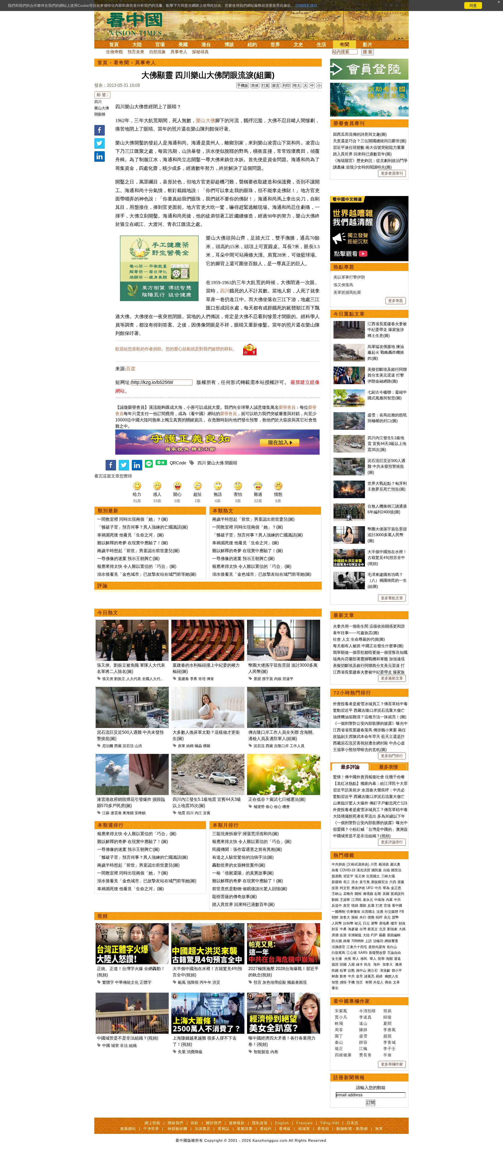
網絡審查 (391, 941)
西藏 (118, 746)
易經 (380, 976)
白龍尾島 (338, 953)
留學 (381, 959)
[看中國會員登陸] (369, 69)
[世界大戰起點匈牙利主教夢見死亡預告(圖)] (349, 483)
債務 (371, 917)
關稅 (358, 894)
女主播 (337, 959)
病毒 (335, 870)
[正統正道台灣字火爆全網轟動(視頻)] (132, 926)
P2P (374, 935)
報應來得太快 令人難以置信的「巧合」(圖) (136, 566)
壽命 (388, 982)
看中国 (137, 23)
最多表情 (388, 767)
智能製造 (261, 1051)
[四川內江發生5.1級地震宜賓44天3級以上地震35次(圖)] (207, 757)
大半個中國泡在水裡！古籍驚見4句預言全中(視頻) (387, 558)
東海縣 (128, 813)
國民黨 (376, 870)
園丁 (339, 1036)
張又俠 (107, 679)
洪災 (216, 982)
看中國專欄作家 (351, 1001)
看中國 (397, 905)
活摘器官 (338, 947)
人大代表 (133, 679)
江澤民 (356, 900)
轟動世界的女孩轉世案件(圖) (238, 865)
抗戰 (351, 970)
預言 (257, 982)
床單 (181, 746)
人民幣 (337, 923)
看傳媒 (285, 1129)
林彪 (335, 976)
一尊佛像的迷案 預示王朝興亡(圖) (128, 558)
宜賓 (206, 813)
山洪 (138, 746)
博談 (229, 44)
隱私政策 (260, 1123)
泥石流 (128, 746)
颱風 (182, 982)
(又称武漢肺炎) (358, 864)
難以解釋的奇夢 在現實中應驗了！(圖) (132, 543)
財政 (402, 923)
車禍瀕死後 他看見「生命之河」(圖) (130, 535)
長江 (346, 882)
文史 (298, 44)
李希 (193, 679)
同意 (473, 5)
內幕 (389, 900)
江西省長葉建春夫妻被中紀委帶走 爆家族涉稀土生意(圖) (387, 330)
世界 (275, 44)
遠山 (363, 1023)
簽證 (335, 964)
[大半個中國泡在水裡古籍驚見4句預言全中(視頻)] (207, 926)
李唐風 (389, 1029)
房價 (335, 935)
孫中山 (361, 970)
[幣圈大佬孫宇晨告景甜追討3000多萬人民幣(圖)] (283, 623)
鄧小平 (397, 970)
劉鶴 (335, 900)
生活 (321, 44)
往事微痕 (353, 911)
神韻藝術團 (177, 1129)
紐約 (252, 44)
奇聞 (344, 44)
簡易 (387, 1011)
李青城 (389, 1042)
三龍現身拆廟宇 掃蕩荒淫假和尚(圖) (245, 833)
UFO (369, 888)
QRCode (178, 463)
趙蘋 (387, 1036)
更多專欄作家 (392, 1064)
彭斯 (377, 894)
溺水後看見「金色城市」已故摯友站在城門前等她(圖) (146, 574)
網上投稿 (152, 1123)
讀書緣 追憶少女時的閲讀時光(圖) (362, 167)
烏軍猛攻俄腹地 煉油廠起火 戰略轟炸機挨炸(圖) (386, 352)
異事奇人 (179, 52)
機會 (286, 806)
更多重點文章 (392, 598)
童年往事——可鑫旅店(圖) (356, 632)
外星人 (378, 982)
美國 (183, 44)
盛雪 (363, 1036)
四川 (98, 102)
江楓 (363, 1048)
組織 (133, 1045)
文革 (396, 982)
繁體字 (108, 982)
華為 (386, 888)
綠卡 (359, 964)
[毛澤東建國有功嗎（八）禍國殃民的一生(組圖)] (349, 574)
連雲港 (116, 813)
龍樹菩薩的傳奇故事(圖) (234, 896)
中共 (378, 888)
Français (304, 1123)
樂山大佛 (101, 108)
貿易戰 (337, 876)
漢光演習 (363, 870)
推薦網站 (128, 1129)
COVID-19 (347, 870)
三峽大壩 (388, 876)
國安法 (396, 870)
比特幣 (348, 923)
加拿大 (345, 917)
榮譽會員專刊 (349, 123)
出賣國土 (373, 876)
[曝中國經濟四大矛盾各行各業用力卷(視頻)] (283, 995)
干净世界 (151, 1129)
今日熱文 (107, 612)
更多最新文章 (392, 678)
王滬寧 (345, 900)
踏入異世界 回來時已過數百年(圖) (243, 904)
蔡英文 (373, 929)
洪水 (354, 882)
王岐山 (337, 894)
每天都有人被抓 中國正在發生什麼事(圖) (368, 646)
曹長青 (365, 1055)
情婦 (354, 905)
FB (402, 911)
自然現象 (157, 52)
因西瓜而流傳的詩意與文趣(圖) (360, 134)
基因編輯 (394, 935)
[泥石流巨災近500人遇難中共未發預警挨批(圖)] (132, 690)
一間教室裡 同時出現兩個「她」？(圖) (132, 519)
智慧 (335, 982)
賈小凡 (341, 1017)
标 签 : (102, 95)
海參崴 (353, 929)
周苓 (339, 1029)
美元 (387, 917)
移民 (363, 959)
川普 (373, 864)
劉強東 (392, 929)
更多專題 (395, 300)
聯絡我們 (175, 1123)
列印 (286, 85)
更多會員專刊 (392, 173)
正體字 (145, 982)
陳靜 (363, 1029)
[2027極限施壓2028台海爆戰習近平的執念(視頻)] (283, 926)
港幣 (374, 923)
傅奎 (210, 679)
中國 (106, 1045)
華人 (355, 959)
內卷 (274, 1051)
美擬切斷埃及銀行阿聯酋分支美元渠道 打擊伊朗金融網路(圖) (387, 375)
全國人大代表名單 (156, 679)
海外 (377, 964)
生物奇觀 (114, 52)
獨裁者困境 (297, 982)
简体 (255, 85)
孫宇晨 (267, 679)
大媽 (402, 929)
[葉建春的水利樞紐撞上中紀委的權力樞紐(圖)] (207, 623)
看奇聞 (121, 62)
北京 (382, 929)
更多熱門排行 (392, 756)
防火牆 (337, 941)
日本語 (352, 1123)
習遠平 (287, 679)
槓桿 (379, 917)
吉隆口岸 (281, 746)
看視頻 (323, 1129)
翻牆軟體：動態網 (352, 1129)
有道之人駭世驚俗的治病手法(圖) (243, 857)
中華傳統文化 (127, 982)
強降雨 (193, 982)
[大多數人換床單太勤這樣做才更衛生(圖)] (207, 690)
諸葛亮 (369, 976)
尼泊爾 (107, 746)
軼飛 (339, 1023)
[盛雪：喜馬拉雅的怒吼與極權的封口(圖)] (349, 415)
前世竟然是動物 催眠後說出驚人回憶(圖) (249, 888)
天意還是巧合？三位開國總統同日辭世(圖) (369, 141)
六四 (392, 882)
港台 (206, 44)
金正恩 (396, 888)
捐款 (195, 1123)
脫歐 (354, 917)
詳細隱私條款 (307, 5)
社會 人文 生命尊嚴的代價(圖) (359, 639)
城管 (115, 1045)
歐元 (358, 923)
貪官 (346, 905)
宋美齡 (385, 970)
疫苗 (335, 888)
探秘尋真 (200, 52)
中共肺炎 (338, 864)
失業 (182, 1051)
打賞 (265, 85)
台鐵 (386, 870)
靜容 (363, 1042)
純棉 (190, 746)
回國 (343, 964)
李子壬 (389, 1048)
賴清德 (384, 864)
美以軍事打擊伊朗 (349, 277)
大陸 (137, 44)
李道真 (365, 1017)
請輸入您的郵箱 (370, 1087)
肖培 (202, 679)
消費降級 (195, 1051)
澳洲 (398, 964)
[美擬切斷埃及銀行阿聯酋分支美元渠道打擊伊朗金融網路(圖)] (349, 369)
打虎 (379, 905)
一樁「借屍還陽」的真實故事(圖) (243, 873)
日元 (366, 923)
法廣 (379, 911)
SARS (363, 953)
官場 (160, 44)
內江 (198, 813)
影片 (367, 44)
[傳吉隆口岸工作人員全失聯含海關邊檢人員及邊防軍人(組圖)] (283, 690)
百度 (130, 368)
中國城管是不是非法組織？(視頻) (127, 1038)
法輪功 (378, 941)
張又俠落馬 (343, 284)
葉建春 (183, 679)
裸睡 (206, 746)
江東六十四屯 (357, 947)
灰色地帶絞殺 (274, 982)
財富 (335, 929)
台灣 (362, 929)
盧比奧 (395, 864)
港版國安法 (379, 882)
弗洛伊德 (358, 888)
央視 (347, 959)
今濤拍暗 (367, 1011)
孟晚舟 (348, 894)
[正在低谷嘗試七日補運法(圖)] (283, 757)
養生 (335, 988)
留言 (276, 85)
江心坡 (352, 953)
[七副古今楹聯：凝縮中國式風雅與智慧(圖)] (349, 392)
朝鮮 (335, 917)
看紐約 (266, 1129)
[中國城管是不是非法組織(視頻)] (132, 995)
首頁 (114, 44)
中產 (343, 929)
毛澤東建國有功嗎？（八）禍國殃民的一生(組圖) (387, 580)
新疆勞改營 (377, 953)
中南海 (379, 900)
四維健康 (343, 1055)
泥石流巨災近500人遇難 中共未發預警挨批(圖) (386, 466)
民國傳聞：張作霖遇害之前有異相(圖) (247, 849)
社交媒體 (391, 911)
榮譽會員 (287, 407)
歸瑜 (387, 1017)
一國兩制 (338, 911)
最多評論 (350, 767)
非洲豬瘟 (355, 935)
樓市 (394, 923)
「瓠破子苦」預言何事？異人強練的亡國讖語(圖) (142, 527)
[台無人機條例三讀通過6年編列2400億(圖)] (349, 506)
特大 (296, 85)
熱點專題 (343, 267)
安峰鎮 (140, 813)
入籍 (351, 964)
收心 (277, 806)
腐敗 (362, 905)
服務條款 (237, 1123)
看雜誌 (223, 1129)
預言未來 (136, 52)
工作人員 (297, 746)
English (282, 1123)
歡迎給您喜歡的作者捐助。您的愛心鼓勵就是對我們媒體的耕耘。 (176, 349)
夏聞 (387, 1023)
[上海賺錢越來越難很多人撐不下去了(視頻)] (207, 995)
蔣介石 (373, 970)
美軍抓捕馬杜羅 (347, 292)
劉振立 (119, 679)
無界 (379, 1129)
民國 (335, 970)
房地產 (384, 923)
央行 (362, 917)
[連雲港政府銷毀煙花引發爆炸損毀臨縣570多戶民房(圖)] (132, 757)
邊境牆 (368, 894)
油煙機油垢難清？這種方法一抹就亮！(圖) (369, 717)
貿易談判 (398, 894)
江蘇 (106, 813)
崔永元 (368, 900)
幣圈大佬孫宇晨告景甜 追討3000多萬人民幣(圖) (387, 535)
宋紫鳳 (341, 1011)
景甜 (257, 679)
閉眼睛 (99, 114)
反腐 (371, 905)
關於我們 (214, 1123)
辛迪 (387, 1055)
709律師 (357, 941)
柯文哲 (345, 888)
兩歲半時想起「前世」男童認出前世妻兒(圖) (138, 550)
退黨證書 (245, 1129)
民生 (368, 964)
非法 (124, 1045)
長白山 (392, 947)
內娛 (277, 679)
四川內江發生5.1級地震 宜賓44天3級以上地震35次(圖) (387, 444)
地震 (181, 813)
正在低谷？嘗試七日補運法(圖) (276, 799)
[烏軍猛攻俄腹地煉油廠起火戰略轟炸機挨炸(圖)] (349, 346)
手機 (351, 982)
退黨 (400, 882)
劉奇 (343, 976)
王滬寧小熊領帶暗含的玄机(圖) (360, 749)
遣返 (397, 959)
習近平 (348, 876)
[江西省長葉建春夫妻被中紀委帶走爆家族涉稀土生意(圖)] (349, 324)
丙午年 (205, 982)
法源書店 (202, 1129)
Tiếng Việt (329, 1123)
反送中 (337, 905)
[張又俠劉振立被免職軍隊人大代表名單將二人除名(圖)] (132, 623)
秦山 (339, 1042)
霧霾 (382, 935)
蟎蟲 (198, 746)
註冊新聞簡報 (349, 1077)
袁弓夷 (364, 882)
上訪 (368, 941)
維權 (346, 941)
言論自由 (394, 953)
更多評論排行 (392, 842)
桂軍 (343, 970)
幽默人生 (391, 976)
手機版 (242, 85)
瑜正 (339, 1048)
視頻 (102, 916)
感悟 (343, 982)
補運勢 (259, 806)
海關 (389, 959)
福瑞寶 (304, 1129)
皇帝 (359, 976)
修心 (269, 806)
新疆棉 (337, 882)
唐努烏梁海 (376, 947)
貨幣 (395, 917)
